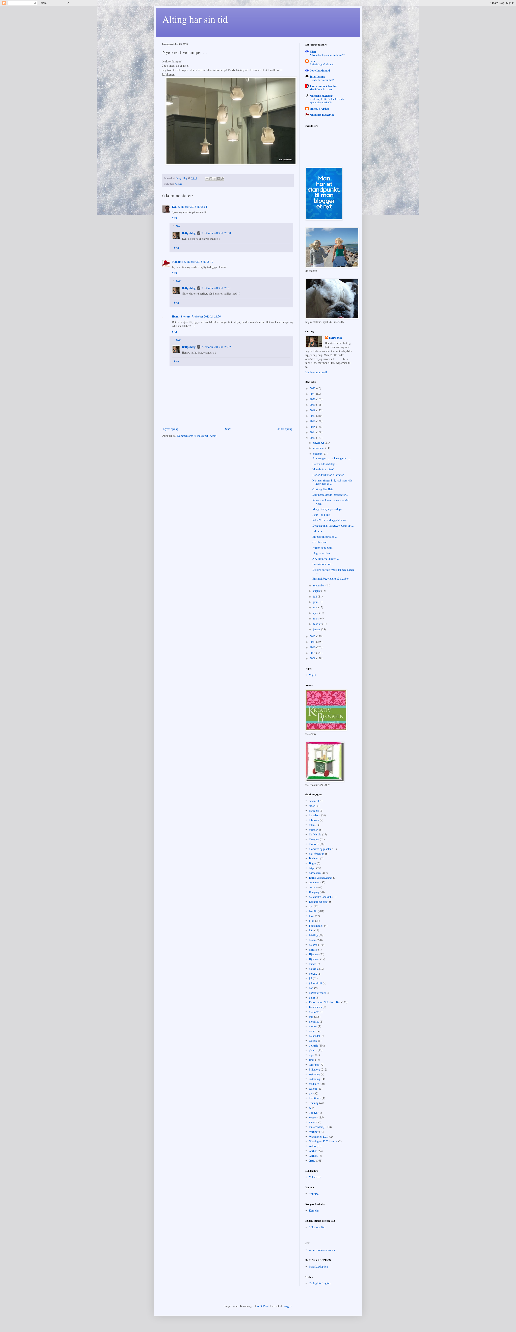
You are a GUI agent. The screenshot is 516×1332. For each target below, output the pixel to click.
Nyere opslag (170, 429)
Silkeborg (314, 1069)
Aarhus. (313, 1156)
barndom (314, 810)
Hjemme (314, 954)
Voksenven (315, 1177)
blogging (314, 839)
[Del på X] (215, 179)
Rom (311, 1060)
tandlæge (314, 1084)
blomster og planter (320, 849)
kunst (312, 997)
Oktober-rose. (320, 542)
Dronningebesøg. (318, 902)
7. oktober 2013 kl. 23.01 (216, 288)
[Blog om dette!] (211, 179)
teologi (313, 1088)
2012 (313, 636)
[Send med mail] (207, 179)
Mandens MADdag (321, 95)
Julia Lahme (317, 76)
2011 (313, 642)
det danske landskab (320, 897)
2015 (313, 427)
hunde (312, 964)
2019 (313, 405)
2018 (313, 410)
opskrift (313, 1045)
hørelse (313, 973)
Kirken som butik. (322, 548)
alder (312, 806)
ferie (311, 916)
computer (314, 882)
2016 (313, 421)
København (315, 1007)
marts (316, 618)
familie (313, 911)
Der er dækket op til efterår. (328, 475)
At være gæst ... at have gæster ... (331, 458)
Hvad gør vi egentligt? (322, 80)
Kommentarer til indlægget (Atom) (197, 436)
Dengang (314, 892)
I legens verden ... (322, 553)
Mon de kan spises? (323, 469)
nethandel (314, 1036)
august (317, 591)
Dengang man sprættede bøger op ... (333, 525)
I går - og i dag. (321, 515)
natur (312, 1031)
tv (310, 1108)
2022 (313, 388)
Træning (313, 1103)
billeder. (313, 830)
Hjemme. (314, 959)
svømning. (315, 1079)
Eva (174, 206)
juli (315, 596)
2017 (313, 416)
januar (317, 629)
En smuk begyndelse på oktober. (330, 578)
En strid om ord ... (323, 564)
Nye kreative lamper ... (325, 558)
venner (313, 1117)
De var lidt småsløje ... (325, 464)
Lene (312, 61)
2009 (313, 653)
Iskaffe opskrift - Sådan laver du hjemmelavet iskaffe (327, 100)
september (319, 585)
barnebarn (314, 815)
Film (311, 921)
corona (313, 887)
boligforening (316, 854)
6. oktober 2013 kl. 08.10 (198, 261)
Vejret (312, 675)
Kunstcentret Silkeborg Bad (324, 1002)
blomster (314, 844)
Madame (177, 261)
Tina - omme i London (323, 86)
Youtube (313, 1194)
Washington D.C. (319, 1136)
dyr (311, 906)
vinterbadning (317, 1127)
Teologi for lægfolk (320, 1283)
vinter (312, 1122)
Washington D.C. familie (323, 1141)
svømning (314, 1074)
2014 (313, 432)
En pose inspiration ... (325, 536)
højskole (313, 969)
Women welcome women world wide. (330, 501)
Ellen (313, 51)
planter (313, 1050)
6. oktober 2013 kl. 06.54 (192, 207)
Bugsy (312, 863)
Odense (313, 1041)
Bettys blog (189, 233)
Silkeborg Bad (317, 1227)
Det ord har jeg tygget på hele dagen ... (333, 571)
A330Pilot (263, 1306)
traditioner (315, 1098)
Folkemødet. (316, 925)
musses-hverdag (319, 108)
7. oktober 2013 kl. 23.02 (216, 347)
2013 (313, 438)
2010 (313, 647)
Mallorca (314, 1012)
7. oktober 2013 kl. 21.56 (206, 316)
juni (315, 602)
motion (313, 1026)
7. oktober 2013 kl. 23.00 (216, 233)
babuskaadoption (318, 1266)
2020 (313, 399)
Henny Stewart (181, 316)
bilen (312, 825)
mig (311, 1017)
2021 (313, 394)
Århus (312, 1146)
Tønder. (313, 1112)
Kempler (314, 1210)
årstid (312, 1160)
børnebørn (315, 873)
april (316, 613)
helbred (313, 945)
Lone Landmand (320, 70)
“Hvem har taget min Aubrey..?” (327, 55)
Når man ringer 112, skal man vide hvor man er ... (332, 482)
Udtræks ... (318, 531)
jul (310, 978)
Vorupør (313, 1132)
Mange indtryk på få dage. (327, 509)
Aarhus (178, 184)
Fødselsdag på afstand (322, 64)
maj (315, 607)
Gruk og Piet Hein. (323, 489)
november (319, 448)
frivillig (313, 935)
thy (311, 1093)
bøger (312, 868)
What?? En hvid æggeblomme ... (331, 520)
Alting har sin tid (195, 18)
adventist (314, 801)
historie (313, 949)
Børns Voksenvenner (320, 878)
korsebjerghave (317, 993)
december (319, 442)
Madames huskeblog (322, 114)
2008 (313, 658)
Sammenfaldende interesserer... (330, 495)
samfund (314, 1064)
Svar (174, 218)
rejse (311, 1055)
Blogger (287, 1306)
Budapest (314, 858)
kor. (311, 988)
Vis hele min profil (316, 372)
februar (317, 624)
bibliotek (314, 820)
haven (312, 940)
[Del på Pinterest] (222, 179)
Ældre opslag (284, 429)
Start (228, 429)
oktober (318, 453)
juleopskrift (315, 983)
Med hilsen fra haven (321, 89)
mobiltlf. (314, 1021)
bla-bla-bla (315, 834)
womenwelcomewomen (322, 1250)
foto (311, 930)
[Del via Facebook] (218, 179)
